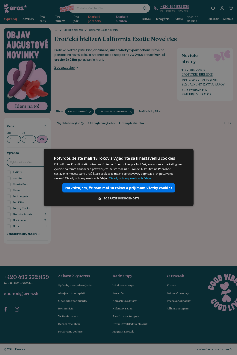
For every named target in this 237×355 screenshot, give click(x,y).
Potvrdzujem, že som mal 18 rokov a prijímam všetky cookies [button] (118, 188)
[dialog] (119, 177)
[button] (118, 198)
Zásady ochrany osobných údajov (130, 178)
